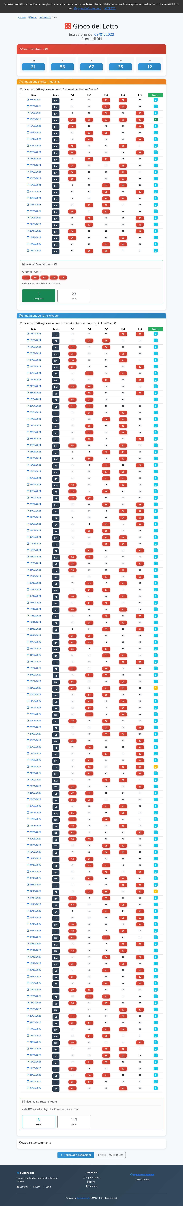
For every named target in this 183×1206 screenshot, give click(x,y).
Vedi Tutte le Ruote (111, 1155)
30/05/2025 (35, 740)
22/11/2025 (35, 910)
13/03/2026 (35, 1061)
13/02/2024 (35, 346)
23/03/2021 (35, 99)
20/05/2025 (35, 727)
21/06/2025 (35, 224)
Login (48, 1186)
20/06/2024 (35, 477)
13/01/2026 (35, 996)
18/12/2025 (35, 237)
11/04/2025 (35, 700)
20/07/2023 (35, 152)
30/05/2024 (35, 178)
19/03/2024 (35, 379)
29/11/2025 (35, 930)
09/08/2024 (35, 198)
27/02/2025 (35, 674)
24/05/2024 (35, 432)
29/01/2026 (35, 1009)
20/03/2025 (35, 694)
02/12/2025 (35, 937)
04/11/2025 (35, 891)
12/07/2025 (35, 779)
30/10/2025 (35, 871)
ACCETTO (110, 8)
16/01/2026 (35, 1002)
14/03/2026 (35, 1068)
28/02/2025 (35, 681)
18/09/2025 (35, 851)
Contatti (23, 1186)
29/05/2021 (35, 106)
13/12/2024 (35, 609)
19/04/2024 (35, 399)
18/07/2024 (35, 497)
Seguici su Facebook (143, 1174)
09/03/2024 (35, 372)
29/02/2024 (35, 165)
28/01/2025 (35, 211)
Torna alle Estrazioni (77, 1155)
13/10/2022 (35, 138)
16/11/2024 (35, 204)
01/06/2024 (35, 451)
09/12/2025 (35, 950)
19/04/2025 (35, 707)
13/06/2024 (35, 464)
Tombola (92, 1186)
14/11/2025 (35, 904)
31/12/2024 (35, 635)
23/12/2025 (35, 969)
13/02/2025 (35, 668)
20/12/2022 (35, 145)
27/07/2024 (35, 510)
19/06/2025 (35, 766)
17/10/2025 (35, 858)
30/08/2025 (35, 838)
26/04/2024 (35, 412)
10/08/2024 (35, 543)
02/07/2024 (35, 491)
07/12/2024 (35, 602)
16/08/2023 (35, 158)
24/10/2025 (35, 864)
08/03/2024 (35, 366)
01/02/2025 (35, 655)
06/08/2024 (35, 523)
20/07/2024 (35, 191)
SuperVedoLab (83, 1198)
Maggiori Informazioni (87, 8)
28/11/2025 (35, 230)
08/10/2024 (35, 582)
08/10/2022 (35, 132)
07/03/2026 (35, 1055)
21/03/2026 (35, 1074)
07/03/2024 (35, 171)
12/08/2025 (35, 819)
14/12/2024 (35, 615)
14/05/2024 (35, 418)
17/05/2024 (35, 425)
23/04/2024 (35, 405)
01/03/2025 (35, 687)
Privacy (36, 1186)
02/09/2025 (35, 845)
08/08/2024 (35, 530)
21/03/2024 (35, 386)
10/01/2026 (35, 983)
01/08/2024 (35, 517)
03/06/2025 (35, 746)
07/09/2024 (35, 556)
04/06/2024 (35, 458)
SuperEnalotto (92, 1177)
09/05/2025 (35, 720)
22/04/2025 (35, 714)
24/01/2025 (35, 641)
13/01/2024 (35, 333)
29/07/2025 (35, 799)
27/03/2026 (35, 1081)
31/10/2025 (35, 884)
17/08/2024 (35, 550)
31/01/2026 (35, 1022)
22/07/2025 (35, 786)
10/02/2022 (35, 125)
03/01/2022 (45, 17)
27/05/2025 (35, 733)
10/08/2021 (35, 112)
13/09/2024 (35, 563)
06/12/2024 (35, 595)
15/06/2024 (35, 184)
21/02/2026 (35, 1042)
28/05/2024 (35, 438)
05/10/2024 (35, 576)
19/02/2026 (35, 250)
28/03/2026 (35, 1087)
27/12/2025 (35, 976)
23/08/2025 (35, 832)
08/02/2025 (35, 661)
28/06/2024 (35, 484)
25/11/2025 (35, 917)
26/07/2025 (35, 792)
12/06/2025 (35, 217)
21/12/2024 (35, 628)
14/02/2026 (35, 243)
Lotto (34, 17)
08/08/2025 (35, 805)
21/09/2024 (35, 569)
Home (22, 17)
